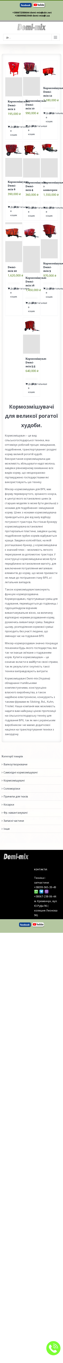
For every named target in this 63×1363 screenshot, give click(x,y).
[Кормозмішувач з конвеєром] (49, 159)
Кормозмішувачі (14, 780)
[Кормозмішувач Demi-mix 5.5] (31, 336)
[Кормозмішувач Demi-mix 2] (13, 78)
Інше (7, 829)
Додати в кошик (12, 130)
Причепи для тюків (16, 796)
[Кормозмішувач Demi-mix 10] (31, 78)
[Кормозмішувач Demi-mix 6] (13, 159)
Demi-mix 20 (12, 269)
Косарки (9, 804)
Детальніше (18, 126)
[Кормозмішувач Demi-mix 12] (49, 71)
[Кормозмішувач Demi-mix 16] (31, 247)
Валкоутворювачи (15, 764)
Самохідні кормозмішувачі (20, 772)
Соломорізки (12, 788)
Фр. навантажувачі (15, 812)
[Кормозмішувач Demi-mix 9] (49, 240)
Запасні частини (14, 820)
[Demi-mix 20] (13, 242)
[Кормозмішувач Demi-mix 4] (31, 159)
